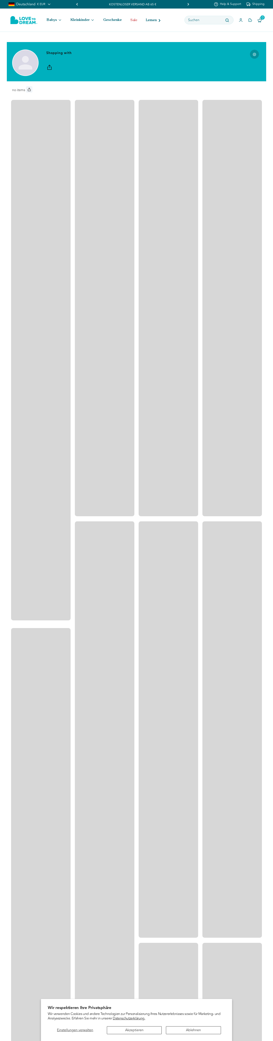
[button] (54, 20)
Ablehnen (193, 1030)
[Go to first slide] (188, 4)
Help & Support (230, 4)
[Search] (227, 20)
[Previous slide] (77, 4)
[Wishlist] (250, 20)
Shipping (258, 4)
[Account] (241, 20)
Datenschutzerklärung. (129, 1018)
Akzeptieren (134, 1030)
